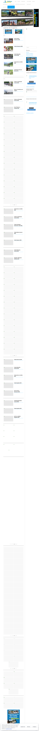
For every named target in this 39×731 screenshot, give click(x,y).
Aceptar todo (23, 726)
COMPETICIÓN (23, 1)
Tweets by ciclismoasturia (30, 86)
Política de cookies (9, 728)
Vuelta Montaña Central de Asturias (20, 4)
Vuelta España (29, 4)
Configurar (34, 726)
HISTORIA (33, 1)
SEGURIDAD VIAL (5, 4)
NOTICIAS (19, 1)
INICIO (15, 1)
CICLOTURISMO (29, 1)
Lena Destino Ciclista (11, 4)
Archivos (27, 52)
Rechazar (28, 726)
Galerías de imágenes (29, 53)
